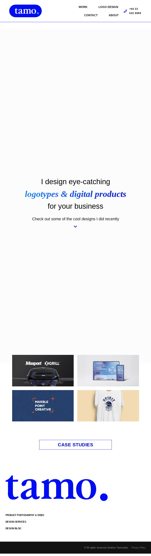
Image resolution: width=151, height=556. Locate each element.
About (114, 15)
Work (83, 6)
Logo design (108, 6)
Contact (91, 15)
